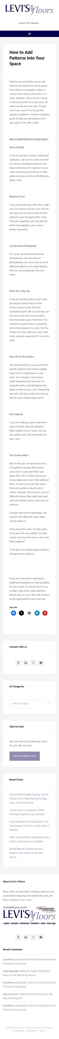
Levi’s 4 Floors (29, 9)
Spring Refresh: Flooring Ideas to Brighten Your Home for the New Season (26, 853)
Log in (43, 1031)
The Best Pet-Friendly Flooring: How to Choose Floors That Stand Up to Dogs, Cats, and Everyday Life (29, 798)
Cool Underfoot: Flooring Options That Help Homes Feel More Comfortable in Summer (29, 826)
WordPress (32, 1031)
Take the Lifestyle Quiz (24, 756)
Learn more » (27, 900)
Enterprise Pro (33, 1028)
